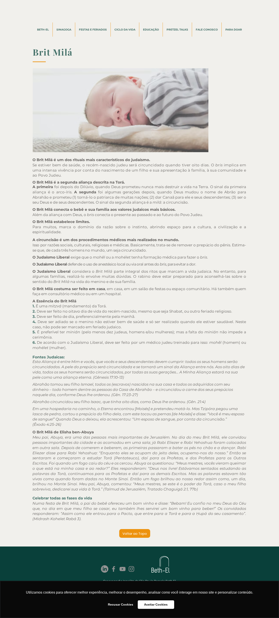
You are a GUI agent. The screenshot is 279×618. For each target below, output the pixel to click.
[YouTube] (122, 569)
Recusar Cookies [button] (120, 604)
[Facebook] (113, 569)
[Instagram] (131, 569)
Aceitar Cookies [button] (156, 604)
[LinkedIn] (104, 569)
